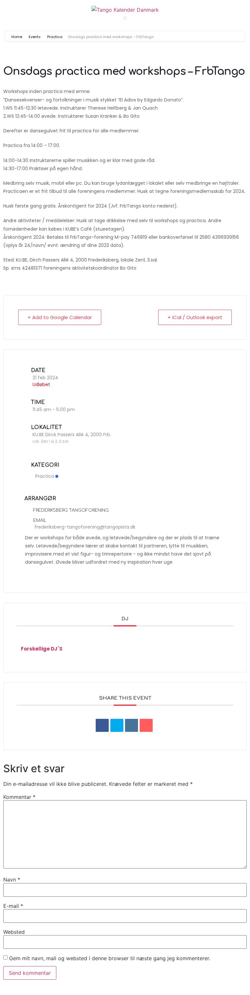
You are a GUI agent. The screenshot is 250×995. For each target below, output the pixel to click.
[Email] (146, 725)
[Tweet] (116, 725)
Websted (14, 931)
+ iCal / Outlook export (195, 317)
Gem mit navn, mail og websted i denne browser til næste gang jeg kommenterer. (109, 958)
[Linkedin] (131, 725)
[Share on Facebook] (102, 725)
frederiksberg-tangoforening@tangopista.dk (85, 527)
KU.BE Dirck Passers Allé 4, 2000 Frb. (72, 434)
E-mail (13, 905)
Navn (11, 879)
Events (35, 36)
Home (17, 36)
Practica (54, 36)
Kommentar (19, 797)
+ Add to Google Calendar (60, 317)
